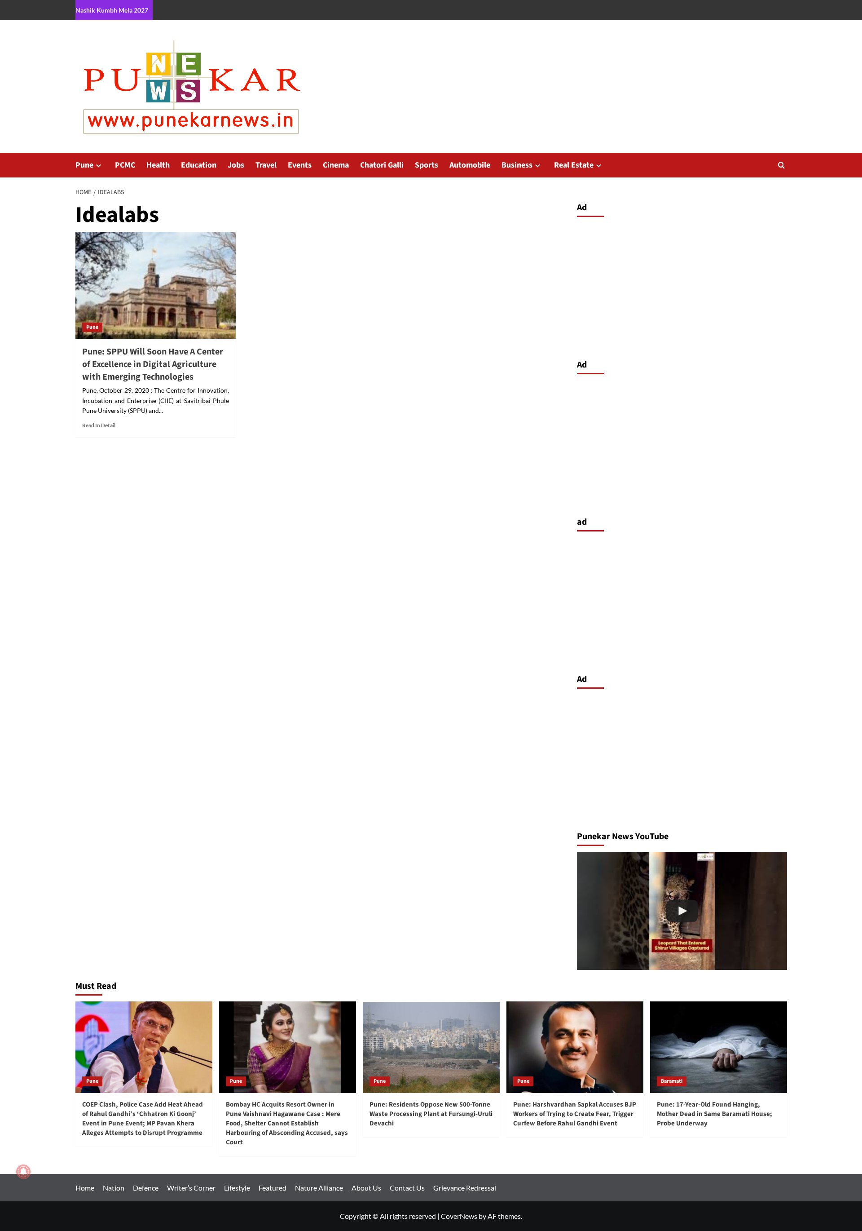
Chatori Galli (382, 165)
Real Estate (574, 165)
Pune (84, 165)
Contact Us (407, 1187)
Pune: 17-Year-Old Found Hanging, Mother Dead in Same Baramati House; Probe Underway (714, 1114)
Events (300, 165)
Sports (426, 165)
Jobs (236, 165)
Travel (266, 165)
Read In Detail (98, 425)
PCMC (125, 165)
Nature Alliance (319, 1187)
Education (198, 165)
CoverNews (459, 1216)
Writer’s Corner (191, 1187)
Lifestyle (237, 1187)
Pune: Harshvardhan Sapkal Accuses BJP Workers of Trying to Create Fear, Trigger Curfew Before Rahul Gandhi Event (574, 1114)
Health (158, 165)
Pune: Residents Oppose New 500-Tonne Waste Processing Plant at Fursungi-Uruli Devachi (431, 1114)
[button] (781, 165)
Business (516, 165)
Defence (145, 1187)
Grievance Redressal (464, 1187)
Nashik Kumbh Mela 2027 (111, 10)
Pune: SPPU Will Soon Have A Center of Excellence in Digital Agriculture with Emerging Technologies (152, 364)
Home (84, 1187)
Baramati (671, 1081)
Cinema (336, 165)
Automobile (469, 165)
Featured (272, 1187)
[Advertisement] (682, 286)
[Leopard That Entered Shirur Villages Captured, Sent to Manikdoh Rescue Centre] (682, 911)
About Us (366, 1187)
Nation (113, 1187)
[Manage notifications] (23, 1172)
